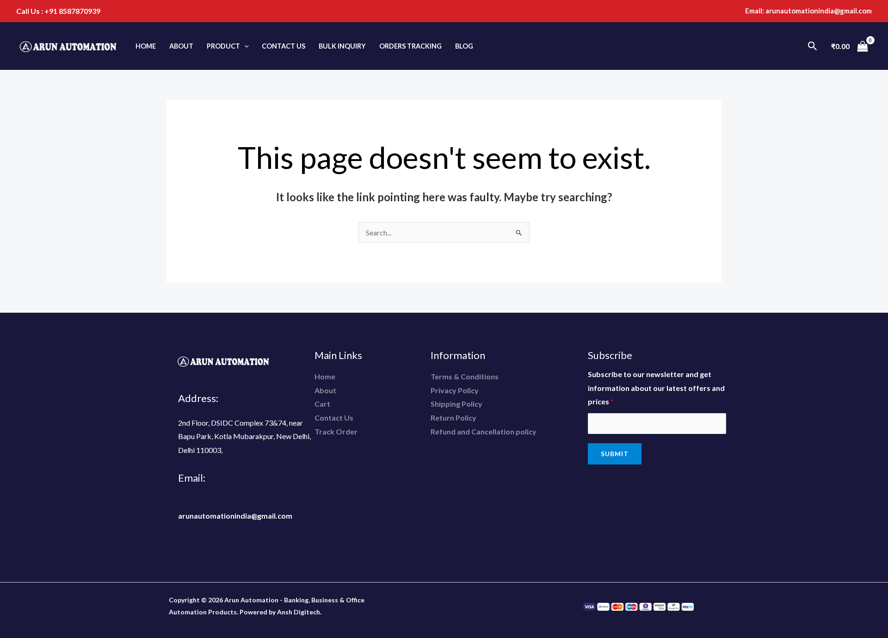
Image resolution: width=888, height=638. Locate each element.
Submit (615, 454)
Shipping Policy (456, 403)
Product (223, 46)
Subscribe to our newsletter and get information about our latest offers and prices (656, 388)
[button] (244, 46)
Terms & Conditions (465, 376)
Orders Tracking (410, 46)
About (181, 46)
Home (146, 46)
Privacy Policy (455, 390)
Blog (464, 46)
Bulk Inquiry (342, 46)
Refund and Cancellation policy (483, 431)
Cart (322, 403)
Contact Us (283, 46)
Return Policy (453, 417)
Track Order (336, 431)
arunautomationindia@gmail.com (818, 10)
